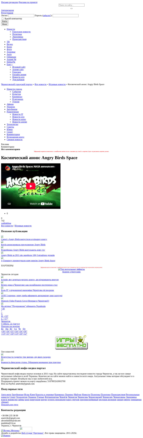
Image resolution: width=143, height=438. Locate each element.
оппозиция (60, 399)
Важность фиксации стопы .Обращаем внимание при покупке (31, 362)
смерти (126, 399)
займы (21, 399)
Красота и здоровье (44, 394)
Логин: (4, 15)
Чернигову (108, 397)
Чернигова (83, 397)
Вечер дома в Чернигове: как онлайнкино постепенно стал (29, 285)
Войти (4, 21)
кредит (44, 399)
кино (27, 399)
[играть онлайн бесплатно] (71, 349)
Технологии (22, 397)
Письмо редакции (9, 2)
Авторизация (7, 10)
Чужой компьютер (13, 18)
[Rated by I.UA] (26, 430)
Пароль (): (43, 15)
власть (4, 399)
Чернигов (72, 397)
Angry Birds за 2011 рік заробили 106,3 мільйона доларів (28, 255)
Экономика (131, 397)
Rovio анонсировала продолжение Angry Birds (23, 244)
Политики (106, 394)
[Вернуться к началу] (5, 435)
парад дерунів (72, 399)
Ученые (40, 397)
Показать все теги (9, 404)
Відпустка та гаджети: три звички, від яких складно (26, 357)
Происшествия (118, 394)
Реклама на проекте (28, 2)
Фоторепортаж (52, 397)
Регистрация (7, 13)
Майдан (77, 394)
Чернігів (63, 397)
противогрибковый (89, 399)
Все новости (7, 226)
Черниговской (95, 397)
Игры (26, 394)
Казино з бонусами (71, 272)
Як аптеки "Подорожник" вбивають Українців (23, 306)
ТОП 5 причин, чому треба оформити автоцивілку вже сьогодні (31, 295)
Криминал (59, 394)
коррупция (35, 399)
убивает (5, 402)
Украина (32, 397)
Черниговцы (119, 397)
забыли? (47, 15)
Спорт (12, 397)
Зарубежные (18, 394)
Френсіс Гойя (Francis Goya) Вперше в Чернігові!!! (25, 301)
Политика (95, 394)
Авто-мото (6, 394)
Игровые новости (23, 226)
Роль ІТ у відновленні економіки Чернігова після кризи (27, 290)
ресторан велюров (107, 399)
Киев (32, 394)
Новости (86, 394)
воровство (13, 399)
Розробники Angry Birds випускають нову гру (23, 250)
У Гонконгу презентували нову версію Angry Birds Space (28, 260)
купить (51, 399)
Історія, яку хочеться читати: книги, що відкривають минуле (30, 279)
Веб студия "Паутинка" (33, 433)
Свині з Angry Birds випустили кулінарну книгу (24, 239)
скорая (120, 399)
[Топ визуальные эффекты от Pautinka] (71, 269)
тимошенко (136, 399)
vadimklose (6, 223)
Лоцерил (69, 394)
